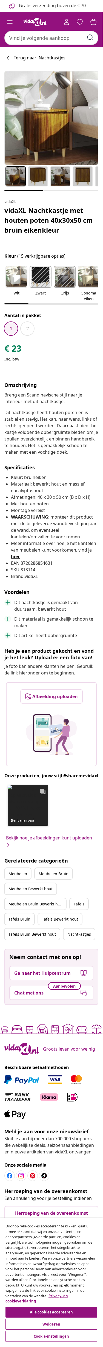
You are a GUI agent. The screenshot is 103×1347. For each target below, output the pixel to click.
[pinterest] (32, 1175)
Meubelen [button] (17, 873)
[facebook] (9, 1175)
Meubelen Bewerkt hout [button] (30, 888)
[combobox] (51, 38)
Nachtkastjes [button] (79, 934)
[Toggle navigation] (9, 22)
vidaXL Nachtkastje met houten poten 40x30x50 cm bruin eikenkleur (48, 220)
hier (15, 556)
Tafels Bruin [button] (19, 919)
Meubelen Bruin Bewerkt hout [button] (36, 904)
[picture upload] (51, 734)
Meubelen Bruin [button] (53, 873)
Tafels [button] (79, 904)
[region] (51, 1280)
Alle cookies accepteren (51, 1312)
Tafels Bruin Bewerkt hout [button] (32, 934)
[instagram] (21, 1175)
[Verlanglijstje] (80, 22)
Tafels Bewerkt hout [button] (60, 919)
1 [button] (11, 329)
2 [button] (27, 329)
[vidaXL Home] (35, 22)
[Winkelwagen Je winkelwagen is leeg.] (93, 22)
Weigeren (51, 1324)
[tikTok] (44, 1175)
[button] (16, 284)
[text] (12, 349)
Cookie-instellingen (51, 1336)
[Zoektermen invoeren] (90, 37)
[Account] (67, 22)
